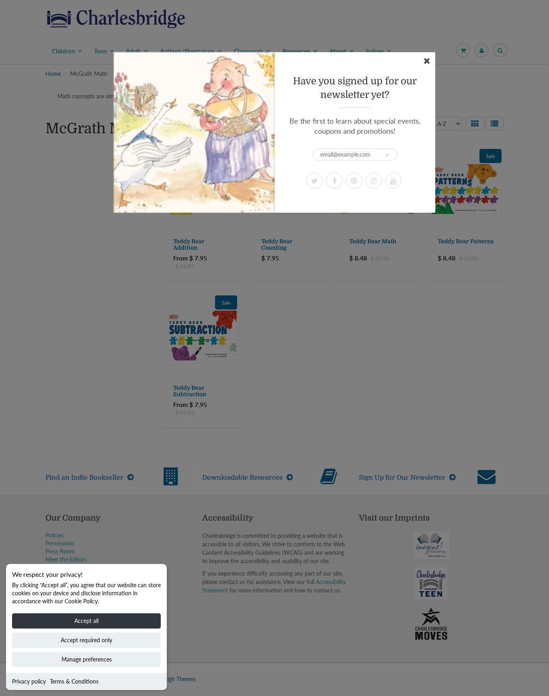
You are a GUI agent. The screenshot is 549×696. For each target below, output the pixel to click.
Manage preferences (86, 659)
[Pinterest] (354, 181)
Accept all (86, 620)
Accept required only (86, 640)
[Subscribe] (387, 155)
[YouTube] (393, 181)
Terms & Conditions (74, 681)
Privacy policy (29, 681)
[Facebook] (334, 181)
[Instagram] (374, 181)
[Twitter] (315, 181)
